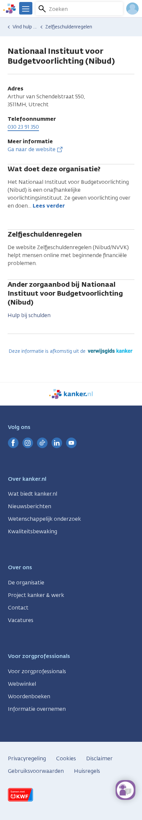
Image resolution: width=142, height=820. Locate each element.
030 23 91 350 (23, 126)
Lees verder (49, 205)
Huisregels (87, 771)
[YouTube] (71, 443)
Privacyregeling (27, 758)
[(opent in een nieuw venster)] (13, 443)
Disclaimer (99, 758)
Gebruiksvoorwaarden (36, 771)
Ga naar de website (31, 149)
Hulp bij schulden (29, 315)
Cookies (66, 758)
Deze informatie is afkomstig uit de (48, 351)
